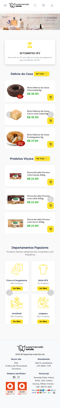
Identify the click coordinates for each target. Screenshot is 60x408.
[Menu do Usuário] (51, 5)
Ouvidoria (16, 369)
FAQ (16, 363)
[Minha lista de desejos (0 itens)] (34, 5)
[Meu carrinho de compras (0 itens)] (43, 5)
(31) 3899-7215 (44, 366)
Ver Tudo (40, 74)
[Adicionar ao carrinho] (50, 97)
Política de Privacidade (16, 366)
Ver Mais (17, 288)
